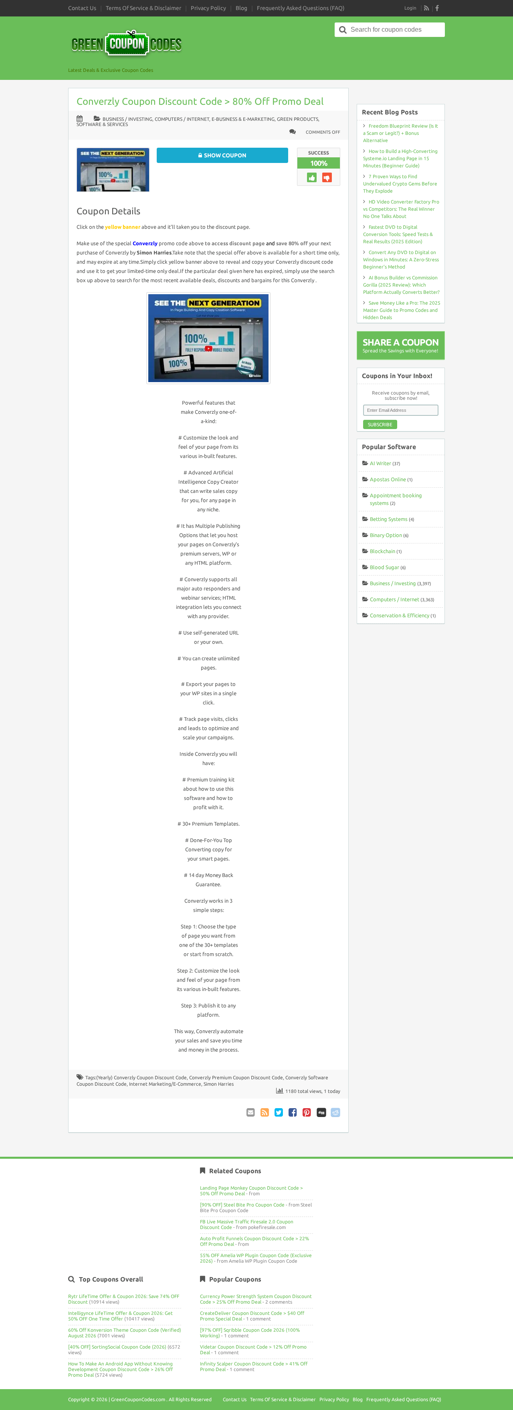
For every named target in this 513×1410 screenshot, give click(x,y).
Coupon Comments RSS (265, 1112)
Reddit (335, 1112)
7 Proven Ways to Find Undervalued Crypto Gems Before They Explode (400, 183)
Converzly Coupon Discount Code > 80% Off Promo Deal (200, 101)
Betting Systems (389, 519)
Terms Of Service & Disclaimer (143, 8)
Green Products (297, 119)
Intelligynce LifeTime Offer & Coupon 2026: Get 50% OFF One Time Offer (120, 1315)
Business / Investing (127, 119)
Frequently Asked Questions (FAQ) (301, 8)
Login (410, 7)
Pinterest (307, 1112)
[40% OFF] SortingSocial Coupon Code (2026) (117, 1346)
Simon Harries (219, 1083)
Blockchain (382, 551)
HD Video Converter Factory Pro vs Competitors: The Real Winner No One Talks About (401, 209)
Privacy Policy (208, 8)
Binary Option (386, 535)
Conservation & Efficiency (399, 615)
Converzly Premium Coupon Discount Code (236, 1077)
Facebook (293, 1112)
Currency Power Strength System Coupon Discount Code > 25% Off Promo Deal (256, 1299)
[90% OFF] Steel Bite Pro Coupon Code (242, 1204)
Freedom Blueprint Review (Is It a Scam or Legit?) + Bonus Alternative (400, 133)
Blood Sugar (384, 567)
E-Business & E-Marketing (243, 119)
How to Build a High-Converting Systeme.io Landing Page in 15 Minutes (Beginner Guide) (400, 158)
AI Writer (380, 463)
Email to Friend (251, 1112)
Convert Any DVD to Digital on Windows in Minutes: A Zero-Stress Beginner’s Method (401, 259)
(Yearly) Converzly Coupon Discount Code (141, 1077)
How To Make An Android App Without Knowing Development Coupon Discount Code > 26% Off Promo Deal (120, 1369)
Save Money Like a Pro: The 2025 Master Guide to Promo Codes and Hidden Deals (401, 310)
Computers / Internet (182, 119)
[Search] (343, 29)
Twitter (279, 1112)
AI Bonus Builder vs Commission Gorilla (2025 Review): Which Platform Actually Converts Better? (401, 285)
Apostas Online (388, 479)
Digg (321, 1112)
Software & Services (102, 124)
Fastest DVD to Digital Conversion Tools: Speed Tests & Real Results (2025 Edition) (398, 234)
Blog (241, 8)
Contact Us (82, 8)
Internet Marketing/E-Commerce (165, 1083)
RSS (427, 8)
